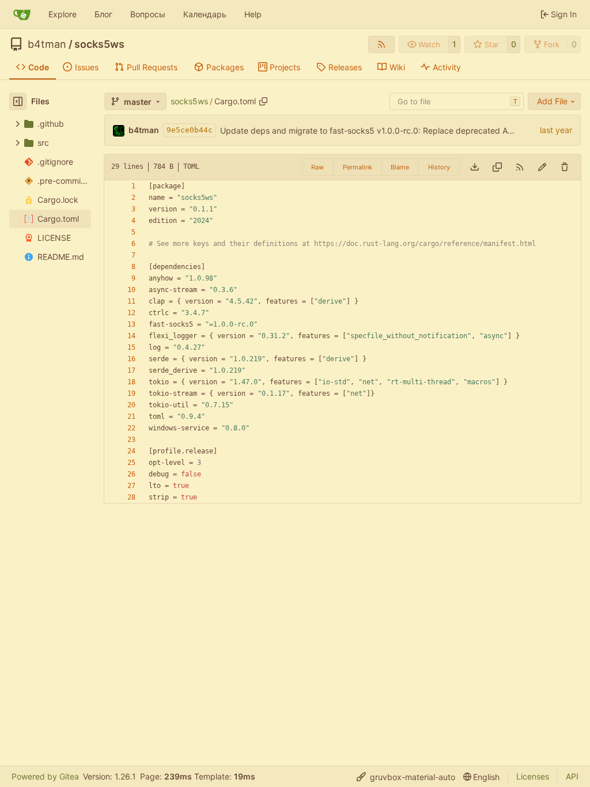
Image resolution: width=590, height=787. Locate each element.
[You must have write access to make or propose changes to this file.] (564, 167)
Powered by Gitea (45, 776)
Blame (400, 167)
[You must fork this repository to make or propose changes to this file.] (542, 167)
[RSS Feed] (381, 44)
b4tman (47, 44)
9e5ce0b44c (190, 130)
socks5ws (99, 44)
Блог (103, 14)
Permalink (357, 167)
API (572, 776)
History (439, 167)
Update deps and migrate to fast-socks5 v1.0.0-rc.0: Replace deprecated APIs (369, 130)
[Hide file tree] (18, 101)
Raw (317, 167)
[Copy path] (263, 101)
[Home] (22, 14)
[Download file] (475, 167)
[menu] (406, 777)
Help (253, 14)
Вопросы (147, 14)
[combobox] (456, 101)
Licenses (532, 776)
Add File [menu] (552, 101)
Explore (62, 14)
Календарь (204, 14)
